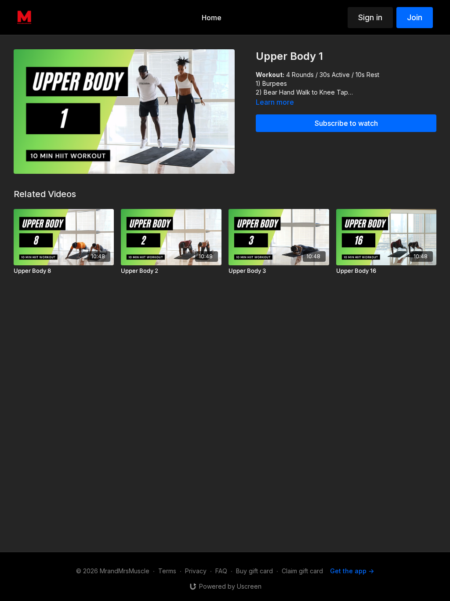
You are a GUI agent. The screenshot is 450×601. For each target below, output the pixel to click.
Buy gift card (254, 571)
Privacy (196, 571)
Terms (167, 571)
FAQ (221, 571)
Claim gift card (302, 571)
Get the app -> (352, 571)
